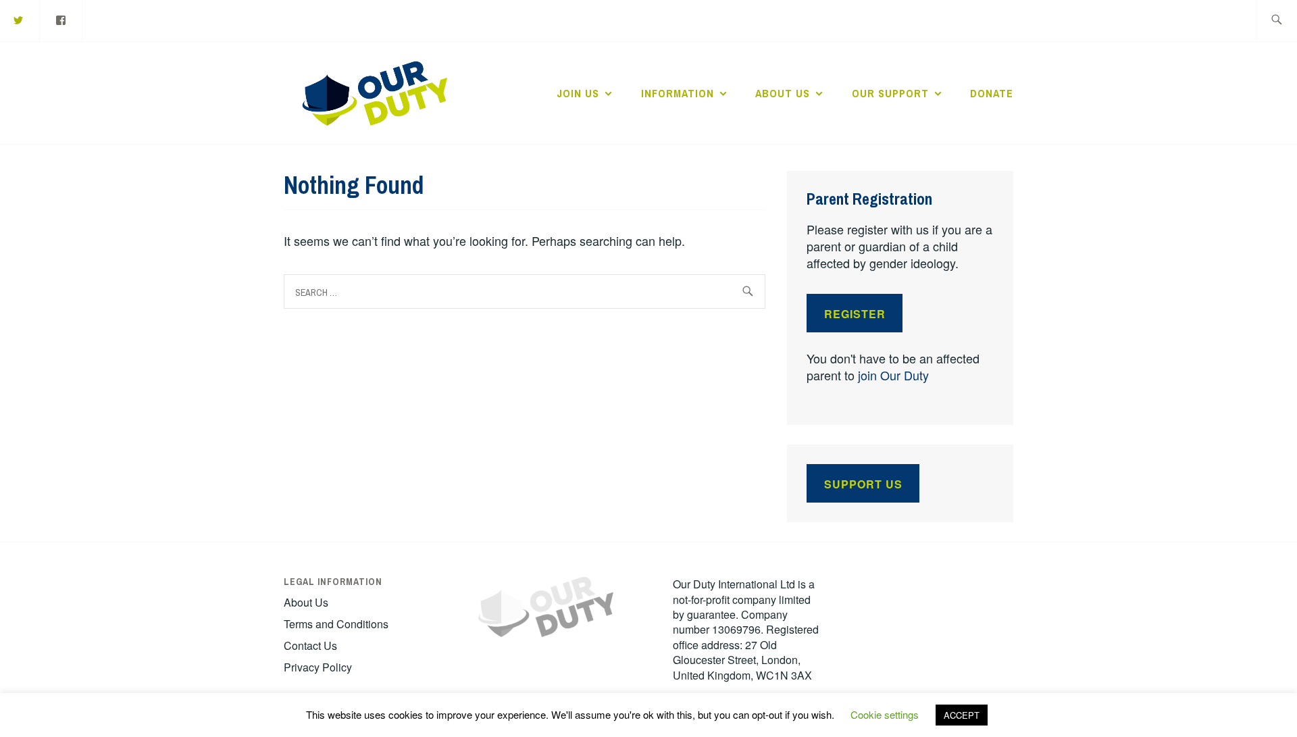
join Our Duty (893, 375)
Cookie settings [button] (884, 714)
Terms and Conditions (336, 624)
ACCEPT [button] (962, 715)
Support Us (863, 484)
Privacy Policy (318, 667)
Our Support (890, 93)
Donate (991, 93)
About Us (782, 93)
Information (677, 93)
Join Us (578, 93)
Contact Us (310, 645)
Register (855, 314)
